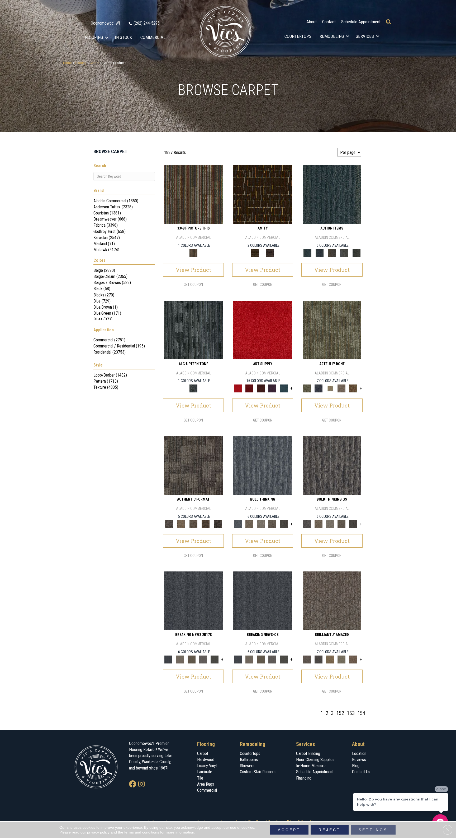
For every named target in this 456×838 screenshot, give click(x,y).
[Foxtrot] (193, 330)
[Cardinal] (262, 330)
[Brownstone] (331, 253)
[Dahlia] (249, 388)
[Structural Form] (217, 524)
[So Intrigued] (332, 601)
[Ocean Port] (319, 253)
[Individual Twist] (193, 524)
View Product (193, 269)
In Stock (123, 37)
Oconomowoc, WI (105, 23)
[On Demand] (215, 659)
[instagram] (141, 784)
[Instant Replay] (203, 659)
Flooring (94, 37)
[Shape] (262, 465)
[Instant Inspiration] (353, 659)
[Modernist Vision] (330, 388)
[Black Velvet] (270, 253)
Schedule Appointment (361, 21)
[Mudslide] (193, 194)
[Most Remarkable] (319, 388)
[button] (107, 37)
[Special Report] (192, 659)
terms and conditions (141, 832)
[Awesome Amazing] (342, 388)
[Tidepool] (332, 194)
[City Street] (356, 253)
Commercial (152, 37)
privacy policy (98, 832)
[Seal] (284, 524)
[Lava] (261, 524)
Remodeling (332, 36)
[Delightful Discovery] (332, 330)
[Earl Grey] (344, 253)
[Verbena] (272, 388)
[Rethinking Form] (205, 524)
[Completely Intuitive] (330, 659)
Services (365, 36)
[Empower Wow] (342, 659)
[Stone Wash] (284, 388)
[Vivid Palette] (353, 388)
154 (361, 713)
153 (351, 713)
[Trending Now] (180, 659)
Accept (289, 830)
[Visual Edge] (193, 465)
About (311, 21)
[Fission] (272, 524)
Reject (330, 830)
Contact (329, 21)
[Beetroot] (261, 388)
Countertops (297, 36)
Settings (373, 830)
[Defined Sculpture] (181, 524)
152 (340, 713)
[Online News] (193, 601)
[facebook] (132, 784)
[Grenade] (249, 524)
